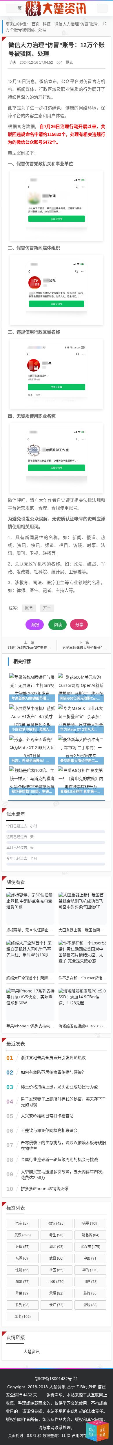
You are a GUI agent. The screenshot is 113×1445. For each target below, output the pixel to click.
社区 (56, 1269)
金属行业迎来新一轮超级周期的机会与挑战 (59, 1159)
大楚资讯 (31, 1351)
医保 (22, 1246)
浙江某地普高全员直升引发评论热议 (53, 1057)
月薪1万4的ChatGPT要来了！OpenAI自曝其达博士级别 (51, 647)
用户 (90, 1281)
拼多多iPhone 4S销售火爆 (44, 1188)
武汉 (22, 1235)
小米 (56, 1281)
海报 (35, 624)
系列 (22, 1304)
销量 (90, 1223)
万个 (47, 608)
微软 (56, 1223)
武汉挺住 (93, 1422)
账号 (29, 608)
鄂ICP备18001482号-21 (56, 1378)
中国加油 (100, 1431)
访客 (12, 62)
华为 (90, 1269)
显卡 (22, 1316)
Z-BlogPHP (86, 1386)
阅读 (58, 624)
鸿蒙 (22, 1281)
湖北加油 (87, 1428)
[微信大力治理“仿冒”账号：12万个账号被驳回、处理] (56, 205)
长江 (56, 1304)
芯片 (90, 1293)
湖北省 (90, 1235)
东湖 (22, 1258)
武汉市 (90, 1246)
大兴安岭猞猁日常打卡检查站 (47, 1115)
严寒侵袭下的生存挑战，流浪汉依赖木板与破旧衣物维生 (63, 1145)
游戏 (90, 1304)
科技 (47, 23)
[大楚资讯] (56, 8)
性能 (22, 1269)
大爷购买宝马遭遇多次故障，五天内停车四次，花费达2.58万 (63, 1174)
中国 (90, 1258)
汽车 (22, 1223)
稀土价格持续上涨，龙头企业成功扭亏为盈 (59, 1086)
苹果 (22, 1293)
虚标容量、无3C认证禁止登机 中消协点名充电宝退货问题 (54, 929)
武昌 (56, 1258)
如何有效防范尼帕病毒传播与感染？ (53, 1072)
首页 (36, 23)
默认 (69, 62)
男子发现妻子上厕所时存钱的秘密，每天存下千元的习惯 (63, 1101)
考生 (56, 1235)
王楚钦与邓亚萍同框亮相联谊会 (49, 1130)
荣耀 (56, 1293)
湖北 (56, 1246)
